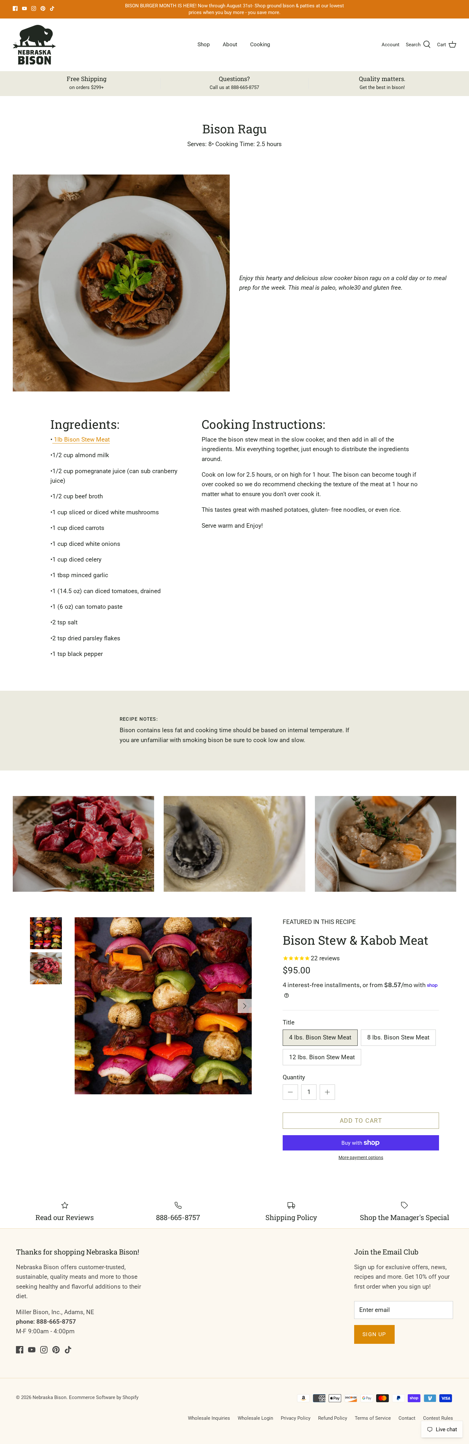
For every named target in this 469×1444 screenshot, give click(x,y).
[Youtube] (24, 8)
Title (288, 1022)
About (230, 44)
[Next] (245, 1006)
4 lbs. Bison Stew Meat (320, 1037)
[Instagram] (33, 8)
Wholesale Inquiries (209, 1418)
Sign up (374, 1334)
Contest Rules (438, 1418)
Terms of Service (373, 1418)
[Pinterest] (43, 8)
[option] (163, 1005)
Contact (406, 1418)
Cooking (260, 44)
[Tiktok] (52, 8)
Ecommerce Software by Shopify (103, 1397)
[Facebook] (15, 8)
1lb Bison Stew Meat (81, 439)
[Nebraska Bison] (34, 44)
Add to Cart (361, 1120)
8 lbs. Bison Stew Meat (398, 1037)
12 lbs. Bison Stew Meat (322, 1057)
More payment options (361, 1157)
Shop (203, 44)
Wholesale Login (255, 1418)
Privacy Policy (295, 1418)
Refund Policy (332, 1418)
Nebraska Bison (49, 1397)
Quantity (294, 1077)
